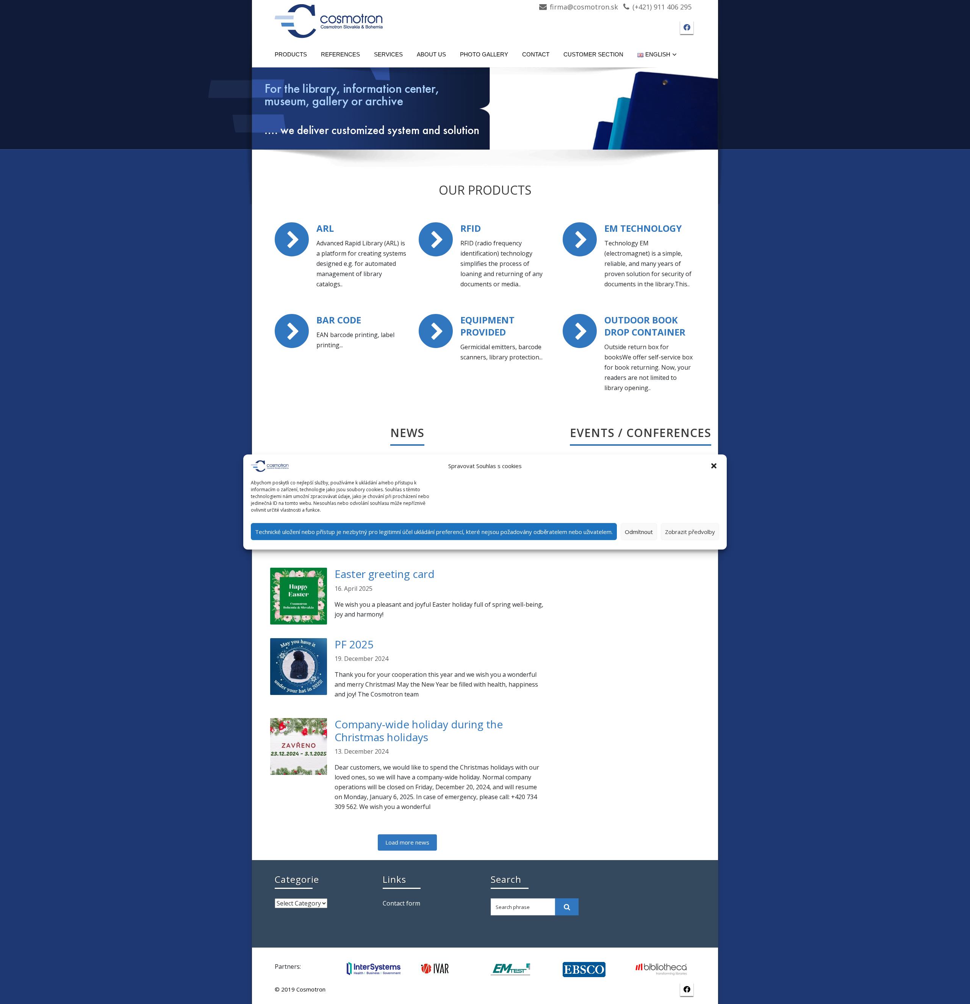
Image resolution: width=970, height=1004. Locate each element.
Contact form (401, 903)
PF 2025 (354, 644)
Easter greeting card (385, 574)
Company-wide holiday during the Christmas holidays (419, 730)
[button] (714, 466)
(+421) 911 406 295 (662, 6)
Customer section (593, 54)
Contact (535, 54)
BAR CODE (338, 320)
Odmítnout (639, 532)
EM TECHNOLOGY (643, 228)
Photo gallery (484, 54)
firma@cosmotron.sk (584, 6)
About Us (431, 54)
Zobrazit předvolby (690, 532)
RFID (470, 228)
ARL (325, 228)
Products (291, 54)
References (340, 54)
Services (388, 54)
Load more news (407, 842)
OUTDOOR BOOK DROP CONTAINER (644, 326)
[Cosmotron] (329, 17)
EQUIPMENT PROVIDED (487, 326)
